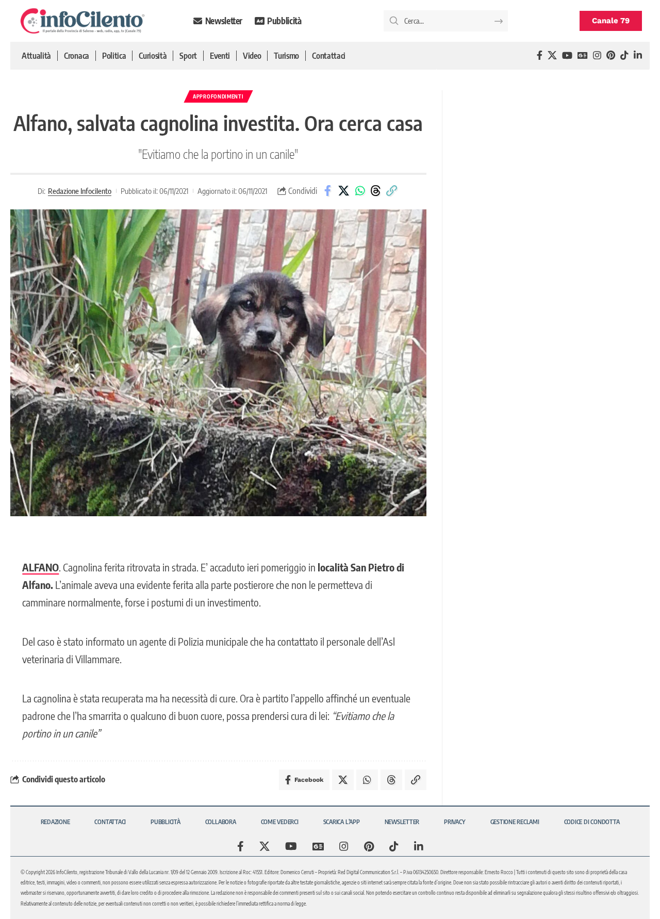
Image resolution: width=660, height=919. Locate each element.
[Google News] (582, 55)
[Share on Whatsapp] (360, 191)
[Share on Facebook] (328, 191)
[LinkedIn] (638, 55)
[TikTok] (624, 55)
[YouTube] (567, 55)
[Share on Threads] (376, 191)
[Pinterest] (611, 55)
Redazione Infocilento (79, 190)
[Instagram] (597, 55)
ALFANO (40, 567)
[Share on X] (344, 191)
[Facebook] (539, 55)
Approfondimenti (218, 96)
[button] (392, 191)
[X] (552, 55)
